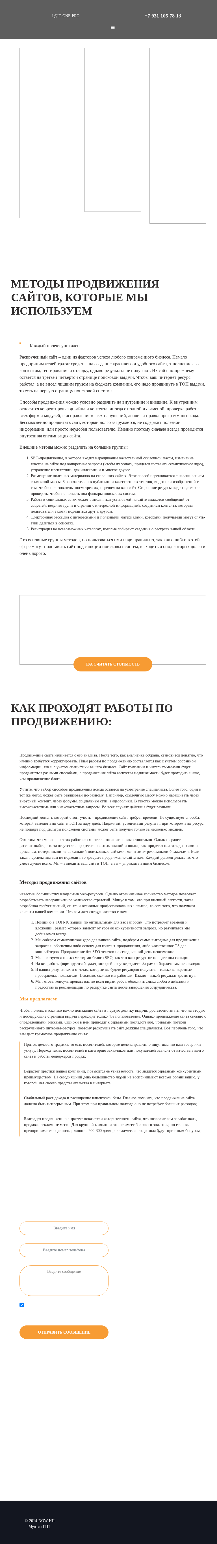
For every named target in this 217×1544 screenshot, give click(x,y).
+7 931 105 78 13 (163, 16)
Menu (112, 27)
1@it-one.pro (65, 16)
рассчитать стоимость (113, 664)
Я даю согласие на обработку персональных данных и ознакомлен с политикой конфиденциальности (63, 1311)
